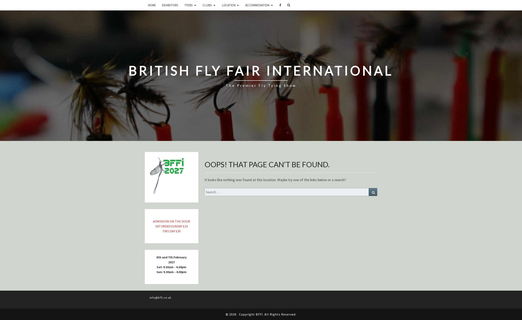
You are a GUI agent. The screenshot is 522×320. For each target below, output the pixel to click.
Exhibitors (170, 5)
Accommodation (257, 5)
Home (152, 5)
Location (229, 5)
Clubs (207, 5)
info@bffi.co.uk (160, 297)
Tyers (188, 5)
